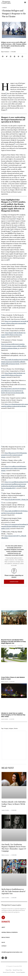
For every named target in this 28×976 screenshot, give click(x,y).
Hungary (6, 728)
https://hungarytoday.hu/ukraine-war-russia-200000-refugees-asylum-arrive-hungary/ (13, 335)
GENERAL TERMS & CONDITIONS (10, 932)
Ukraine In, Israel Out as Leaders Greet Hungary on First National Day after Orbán (13, 714)
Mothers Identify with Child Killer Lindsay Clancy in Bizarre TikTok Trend (14, 804)
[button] (25, 2)
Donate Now (14, 581)
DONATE (6, 921)
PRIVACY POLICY (6, 937)
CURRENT (4, 7)
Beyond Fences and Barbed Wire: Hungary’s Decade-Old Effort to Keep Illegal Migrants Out (13, 641)
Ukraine (16, 728)
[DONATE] (3, 917)
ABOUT (3, 927)
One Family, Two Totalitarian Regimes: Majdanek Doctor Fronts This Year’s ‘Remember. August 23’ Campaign (14, 847)
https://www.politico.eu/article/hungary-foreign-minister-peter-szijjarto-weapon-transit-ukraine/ (14, 468)
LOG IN (3, 942)
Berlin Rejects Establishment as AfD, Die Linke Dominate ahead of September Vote (13, 891)
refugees (11, 728)
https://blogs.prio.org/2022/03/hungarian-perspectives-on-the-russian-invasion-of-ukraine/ (14, 455)
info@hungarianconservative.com (12, 952)
